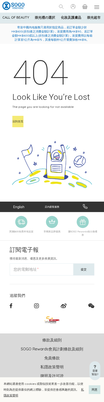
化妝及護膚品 (71, 17)
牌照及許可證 (52, 375)
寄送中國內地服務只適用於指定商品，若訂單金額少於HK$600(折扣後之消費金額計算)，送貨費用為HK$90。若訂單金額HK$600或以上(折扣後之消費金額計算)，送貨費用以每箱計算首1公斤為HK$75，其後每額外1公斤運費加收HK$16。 (52, 33)
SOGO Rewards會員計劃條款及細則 (52, 349)
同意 (94, 389)
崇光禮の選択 (45, 17)
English (18, 207)
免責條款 (52, 357)
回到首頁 (18, 121)
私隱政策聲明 (52, 366)
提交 (84, 269)
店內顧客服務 (52, 206)
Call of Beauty (15, 17)
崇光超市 (94, 17)
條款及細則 (52, 340)
